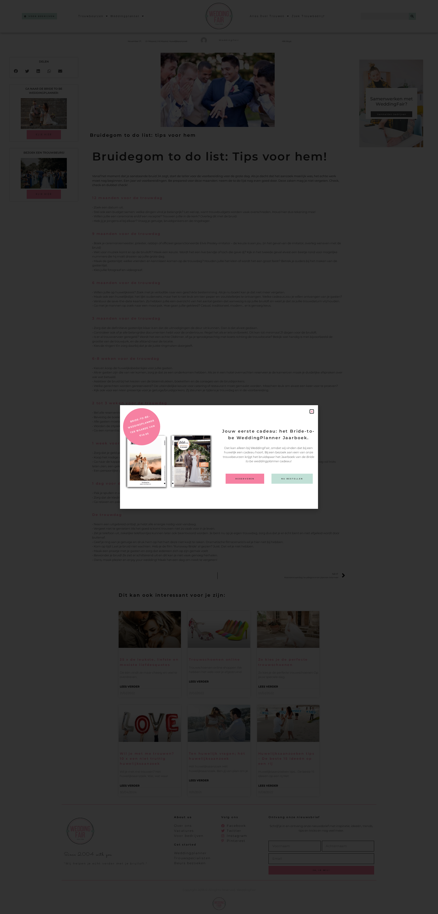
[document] (219, 457)
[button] (311, 411)
